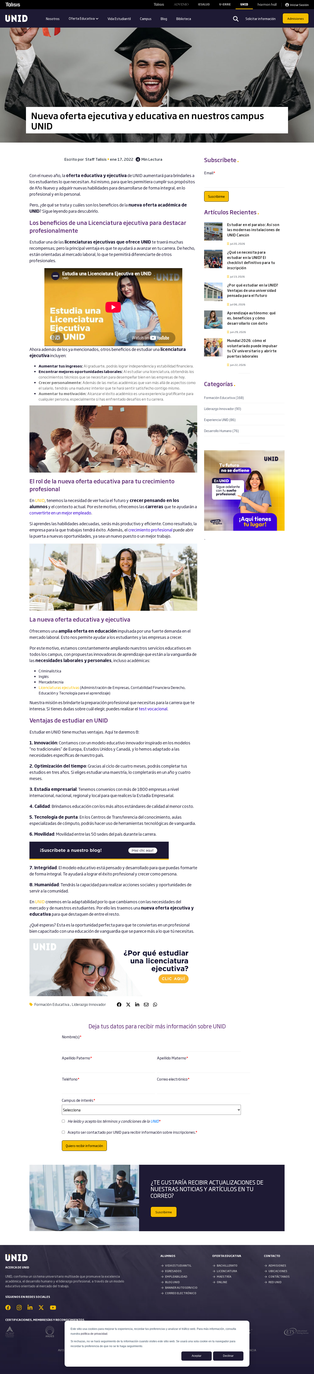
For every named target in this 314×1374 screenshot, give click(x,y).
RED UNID (275, 1282)
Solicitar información (260, 18)
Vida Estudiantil (119, 18)
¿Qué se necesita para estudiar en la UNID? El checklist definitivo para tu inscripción (251, 260)
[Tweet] (128, 1004)
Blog (164, 18)
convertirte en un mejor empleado (60, 513)
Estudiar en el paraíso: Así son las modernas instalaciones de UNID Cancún (253, 230)
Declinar (228, 1355)
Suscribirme (163, 1212)
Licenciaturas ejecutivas (59, 687)
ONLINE (222, 1282)
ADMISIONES (277, 1265)
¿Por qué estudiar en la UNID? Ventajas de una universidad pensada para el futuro (252, 290)
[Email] (146, 1004)
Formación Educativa (51, 1004)
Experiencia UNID (220, 419)
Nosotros (53, 18)
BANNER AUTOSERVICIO (181, 1287)
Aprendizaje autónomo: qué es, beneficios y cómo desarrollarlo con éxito (251, 318)
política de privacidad (94, 1333)
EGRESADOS (173, 1271)
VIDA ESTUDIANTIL (178, 1265)
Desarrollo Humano (221, 430)
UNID (40, 901)
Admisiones (295, 18)
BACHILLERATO (227, 1265)
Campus (145, 18)
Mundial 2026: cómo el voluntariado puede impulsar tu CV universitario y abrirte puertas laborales (252, 348)
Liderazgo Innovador (89, 1004)
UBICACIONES (277, 1271)
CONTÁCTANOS (279, 1276)
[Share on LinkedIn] (137, 1004)
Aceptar (196, 1355)
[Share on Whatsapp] (155, 1004)
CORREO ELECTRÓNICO (180, 1293)
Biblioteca (183, 18)
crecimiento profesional (150, 530)
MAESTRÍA (224, 1276)
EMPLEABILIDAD (176, 1276)
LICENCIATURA (227, 1271)
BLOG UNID (172, 1282)
